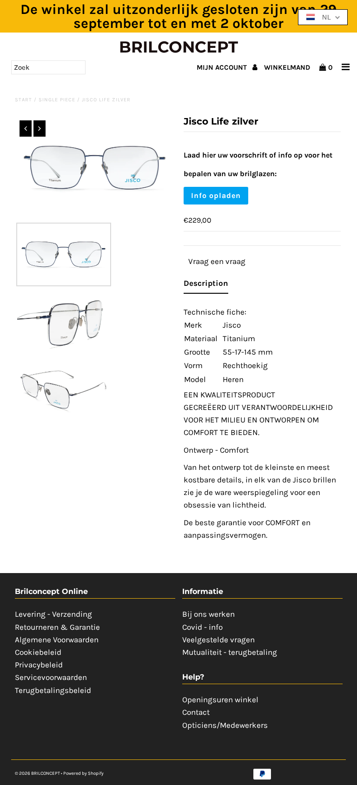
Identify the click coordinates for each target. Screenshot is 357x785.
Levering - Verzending (53, 614)
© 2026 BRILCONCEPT (38, 773)
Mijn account (223, 67)
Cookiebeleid (38, 652)
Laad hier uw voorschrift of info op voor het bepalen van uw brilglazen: (258, 164)
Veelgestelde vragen (218, 639)
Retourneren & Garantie (57, 627)
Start (23, 100)
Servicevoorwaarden (51, 677)
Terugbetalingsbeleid (53, 690)
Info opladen (216, 195)
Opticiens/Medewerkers (225, 725)
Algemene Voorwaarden (57, 639)
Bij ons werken (208, 614)
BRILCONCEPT (178, 47)
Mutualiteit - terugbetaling (229, 652)
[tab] (206, 285)
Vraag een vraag (216, 261)
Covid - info (202, 627)
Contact (196, 712)
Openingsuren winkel (220, 699)
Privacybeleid (39, 664)
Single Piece (57, 100)
